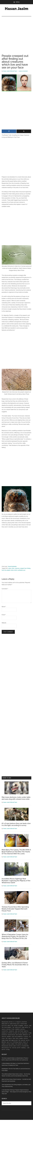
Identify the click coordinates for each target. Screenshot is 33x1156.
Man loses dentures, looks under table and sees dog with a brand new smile (16, 798)
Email (4, 614)
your (24, 570)
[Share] (9, 131)
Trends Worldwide (12, 566)
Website (4, 623)
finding (28, 568)
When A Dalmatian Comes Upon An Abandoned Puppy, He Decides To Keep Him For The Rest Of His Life (15, 936)
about (9, 568)
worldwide (20, 570)
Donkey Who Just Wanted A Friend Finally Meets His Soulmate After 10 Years (15, 965)
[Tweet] (23, 131)
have (3, 570)
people (8, 570)
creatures (17, 568)
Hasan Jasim (16, 8)
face (25, 568)
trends (12, 570)
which (15, 570)
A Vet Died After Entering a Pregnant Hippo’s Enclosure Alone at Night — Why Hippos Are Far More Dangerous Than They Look (16, 1091)
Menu (18, 2)
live (5, 570)
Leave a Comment (23, 71)
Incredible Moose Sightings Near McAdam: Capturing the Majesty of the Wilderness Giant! (16, 881)
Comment (5, 588)
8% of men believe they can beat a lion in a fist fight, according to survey (16, 824)
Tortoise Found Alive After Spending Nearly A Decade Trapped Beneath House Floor (15, 909)
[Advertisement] (16, 37)
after (13, 568)
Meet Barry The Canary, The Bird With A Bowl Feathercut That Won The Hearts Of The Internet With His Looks (16, 852)
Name (4, 606)
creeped (22, 568)
